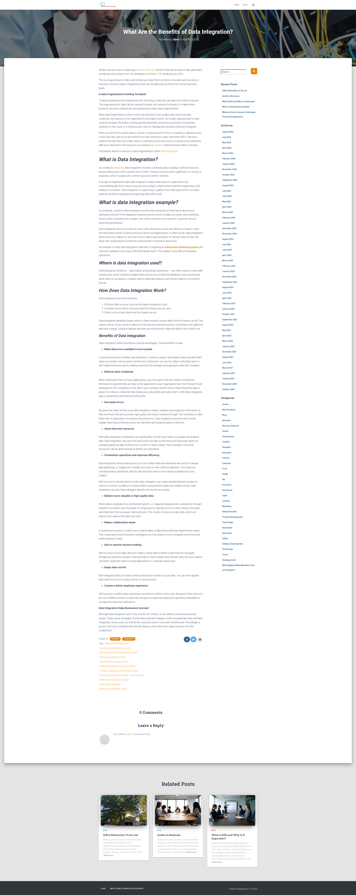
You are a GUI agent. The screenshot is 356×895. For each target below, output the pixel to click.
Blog (245, 5)
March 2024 (227, 260)
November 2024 (229, 234)
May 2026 (226, 142)
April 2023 (226, 298)
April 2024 (226, 255)
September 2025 (229, 180)
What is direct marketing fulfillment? (127, 889)
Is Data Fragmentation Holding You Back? (117, 666)
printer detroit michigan (128, 671)
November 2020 (229, 384)
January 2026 (228, 164)
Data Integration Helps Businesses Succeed (118, 652)
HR (223, 479)
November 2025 (229, 169)
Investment (227, 490)
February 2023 (228, 303)
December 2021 (229, 352)
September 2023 (229, 282)
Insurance (226, 485)
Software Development (232, 544)
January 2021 (228, 378)
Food (224, 469)
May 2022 (226, 330)
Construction (228, 436)
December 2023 (229, 277)
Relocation (227, 533)
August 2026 (227, 132)
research (159, 145)
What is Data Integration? (110, 684)
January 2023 (228, 309)
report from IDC (147, 69)
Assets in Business (230, 96)
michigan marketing (108, 671)
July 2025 (226, 191)
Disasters (226, 447)
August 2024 (227, 239)
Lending (226, 501)
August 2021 (227, 357)
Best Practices (228, 410)
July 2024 (226, 244)
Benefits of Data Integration (116, 643)
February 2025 (228, 218)
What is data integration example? (114, 680)
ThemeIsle (252, 889)
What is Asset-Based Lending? (236, 107)
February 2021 (228, 373)
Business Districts (230, 426)
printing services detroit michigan (113, 675)
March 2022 (227, 341)
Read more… (109, 855)
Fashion (226, 458)
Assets (225, 404)
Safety (225, 538)
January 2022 (228, 346)
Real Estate (227, 528)
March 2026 (227, 153)
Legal (224, 495)
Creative (226, 442)
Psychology (227, 522)
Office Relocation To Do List (234, 91)
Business (115, 639)
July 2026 (226, 137)
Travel (225, 554)
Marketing (226, 506)
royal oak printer (137, 675)
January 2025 (228, 223)
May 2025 (226, 201)
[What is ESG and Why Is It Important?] (232, 810)
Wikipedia (118, 167)
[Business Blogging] (107, 4)
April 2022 (226, 336)
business (127, 648)
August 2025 (227, 185)
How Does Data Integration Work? (114, 662)
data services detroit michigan (112, 657)
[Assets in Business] (178, 810)
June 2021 (227, 362)
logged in (129, 734)
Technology (129, 639)
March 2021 (227, 368)
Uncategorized (229, 560)
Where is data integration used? (113, 689)
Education (226, 453)
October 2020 (228, 389)
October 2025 (228, 175)
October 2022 (228, 314)
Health (225, 474)
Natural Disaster (229, 511)
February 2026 (228, 159)
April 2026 (226, 148)
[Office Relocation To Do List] (124, 810)
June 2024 (227, 250)
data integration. (169, 151)
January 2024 (228, 271)
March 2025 (227, 212)
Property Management (232, 517)
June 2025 (227, 196)
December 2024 (229, 228)
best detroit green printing (110, 648)
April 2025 (226, 207)
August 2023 (227, 287)
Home (236, 5)
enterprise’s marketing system (182, 247)
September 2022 (229, 319)
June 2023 (227, 293)
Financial (226, 463)
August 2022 (227, 325)
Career (225, 431)
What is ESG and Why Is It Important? (238, 101)
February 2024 (228, 266)
